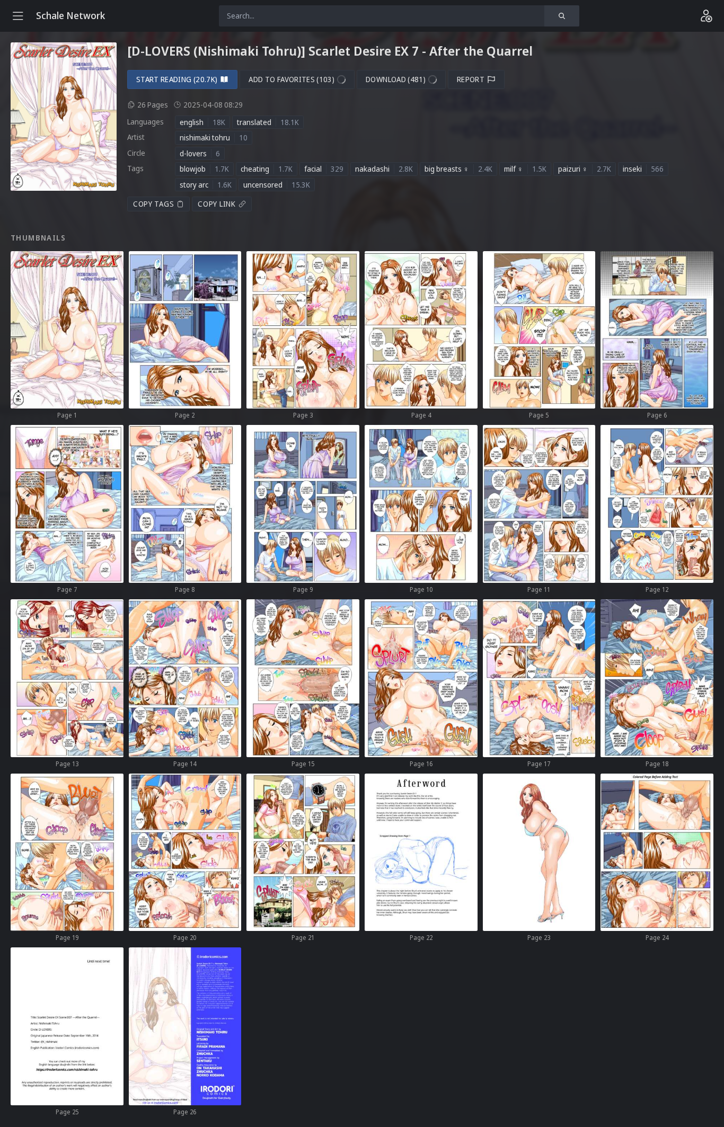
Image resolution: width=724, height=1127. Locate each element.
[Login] (706, 15)
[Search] (561, 15)
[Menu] (18, 15)
